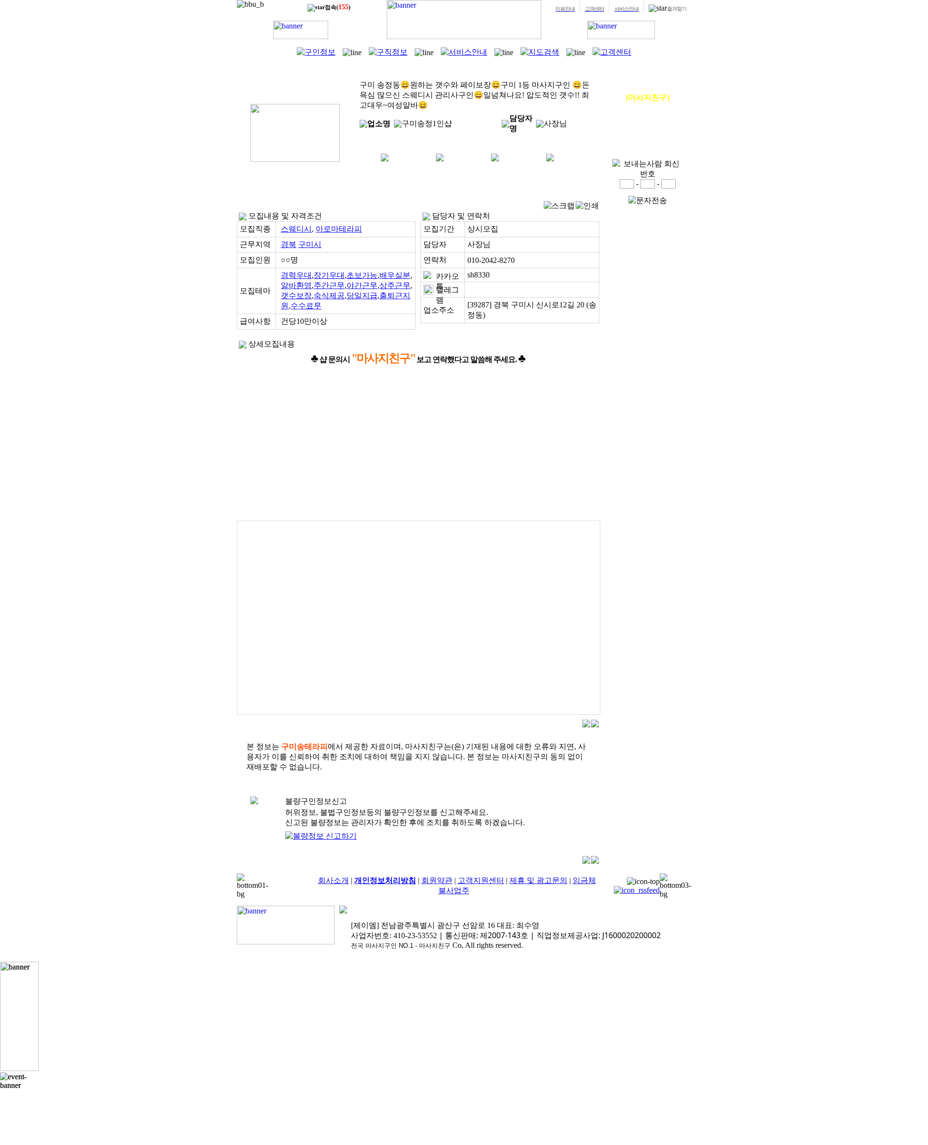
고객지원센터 (481, 880)
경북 (288, 244)
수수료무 (305, 306)
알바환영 (296, 285)
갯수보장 (296, 295)
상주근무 (394, 285)
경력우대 (296, 275)
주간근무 (329, 285)
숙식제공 (329, 295)
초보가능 (362, 275)
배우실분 (394, 275)
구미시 (309, 244)
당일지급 (362, 295)
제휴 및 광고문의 (538, 880)
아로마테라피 (339, 229)
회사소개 (333, 880)
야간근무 (362, 285)
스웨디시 (296, 229)
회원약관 (436, 880)
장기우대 (329, 275)
